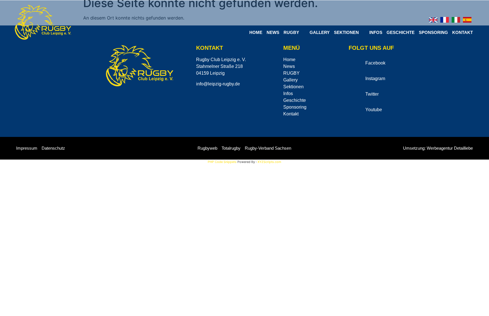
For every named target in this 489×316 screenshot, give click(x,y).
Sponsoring (433, 32)
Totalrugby (231, 148)
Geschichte (401, 32)
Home (255, 32)
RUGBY (291, 32)
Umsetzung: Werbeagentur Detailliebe (438, 148)
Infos (375, 32)
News (273, 32)
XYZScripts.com (269, 162)
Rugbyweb (207, 148)
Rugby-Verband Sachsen (268, 148)
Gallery (320, 32)
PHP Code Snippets (222, 162)
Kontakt (462, 32)
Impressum (26, 148)
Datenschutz (53, 148)
